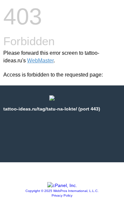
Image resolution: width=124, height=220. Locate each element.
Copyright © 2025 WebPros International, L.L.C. (62, 191)
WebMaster (40, 60)
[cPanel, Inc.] (62, 185)
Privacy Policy (62, 195)
